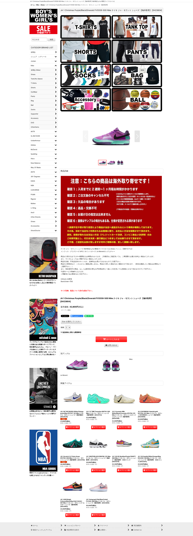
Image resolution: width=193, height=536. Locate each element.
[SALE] (43, 29)
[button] (85, 136)
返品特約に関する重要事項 (71, 332)
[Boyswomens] (43, 15)
